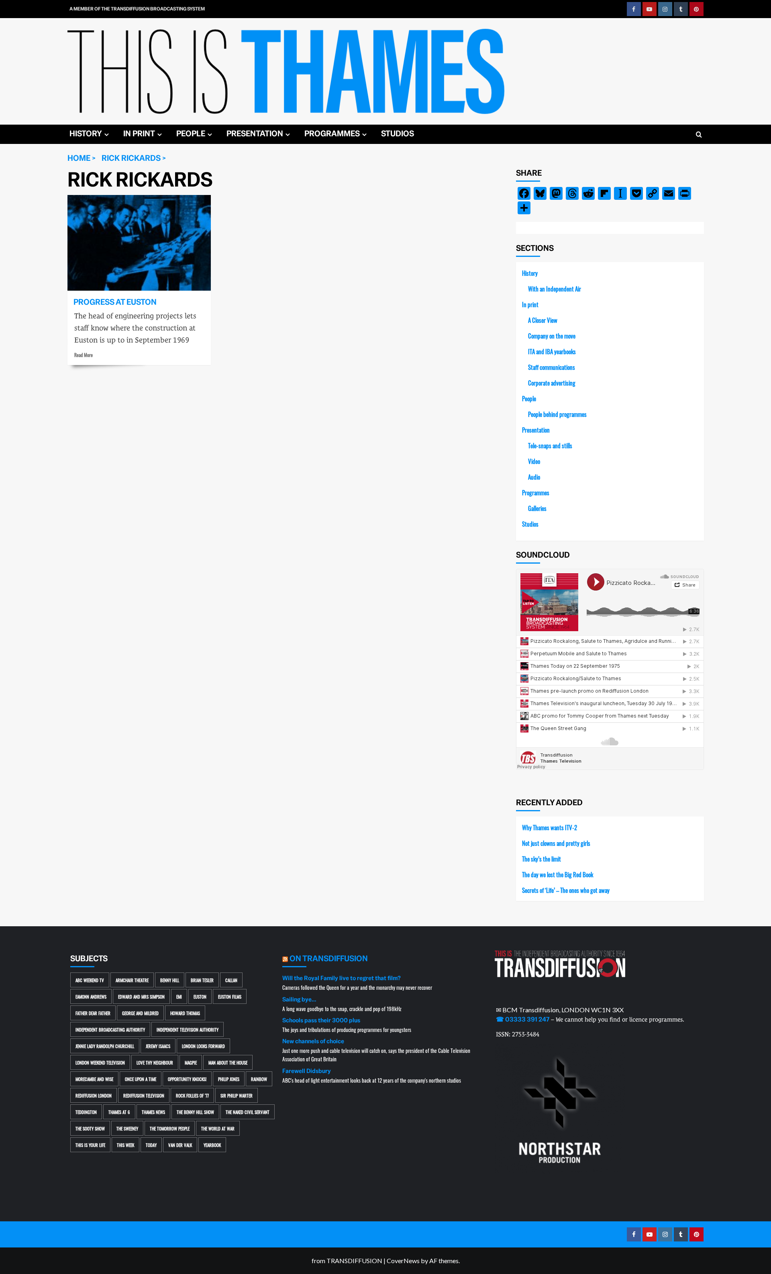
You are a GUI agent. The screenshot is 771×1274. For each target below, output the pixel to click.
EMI (179, 996)
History (85, 134)
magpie (191, 1062)
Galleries (537, 508)
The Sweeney (127, 1128)
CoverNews (403, 1260)
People (190, 134)
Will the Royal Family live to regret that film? (341, 978)
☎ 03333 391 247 (522, 1020)
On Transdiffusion (329, 959)
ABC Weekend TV (89, 980)
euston (200, 996)
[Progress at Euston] (139, 243)
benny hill (169, 980)
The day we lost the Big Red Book (557, 874)
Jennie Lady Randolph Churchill (104, 1045)
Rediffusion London (93, 1095)
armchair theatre (132, 980)
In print (139, 134)
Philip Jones (228, 1078)
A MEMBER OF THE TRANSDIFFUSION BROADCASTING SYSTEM (137, 9)
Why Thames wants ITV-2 (549, 827)
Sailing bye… (299, 999)
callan (231, 980)
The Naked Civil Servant (247, 1111)
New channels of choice (313, 1041)
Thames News (153, 1111)
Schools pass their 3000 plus (321, 1020)
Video (534, 461)
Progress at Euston (115, 302)
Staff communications (551, 366)
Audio (534, 476)
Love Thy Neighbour (155, 1062)
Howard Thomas (185, 1012)
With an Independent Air (554, 288)
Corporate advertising (551, 382)
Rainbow (259, 1078)
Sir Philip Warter (236, 1095)
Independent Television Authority (187, 1029)
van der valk (180, 1144)
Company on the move (551, 335)
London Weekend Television (100, 1062)
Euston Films (229, 996)
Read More (83, 354)
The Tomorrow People (170, 1128)
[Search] (699, 135)
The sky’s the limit (541, 858)
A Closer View (542, 319)
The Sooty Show (90, 1128)
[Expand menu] (106, 134)
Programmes (332, 134)
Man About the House (227, 1062)
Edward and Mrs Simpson (141, 996)
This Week (125, 1144)
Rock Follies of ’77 (192, 1095)
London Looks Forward (203, 1045)
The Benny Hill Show (195, 1111)
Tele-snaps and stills (550, 445)
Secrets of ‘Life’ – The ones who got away (566, 889)
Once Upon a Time (140, 1078)
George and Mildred (140, 1012)
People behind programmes (557, 414)
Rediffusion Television (143, 1095)
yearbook (212, 1144)
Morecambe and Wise (94, 1078)
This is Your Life (90, 1144)
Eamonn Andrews (90, 996)
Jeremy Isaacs (158, 1045)
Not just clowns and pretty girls (556, 842)
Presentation (254, 134)
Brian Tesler (202, 980)
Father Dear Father (92, 1012)
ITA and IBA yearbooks (552, 351)
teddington (86, 1111)
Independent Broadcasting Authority (110, 1029)
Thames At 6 (119, 1111)
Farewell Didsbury (306, 1071)
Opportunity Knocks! (187, 1078)
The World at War (218, 1128)
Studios (397, 134)
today (151, 1144)
